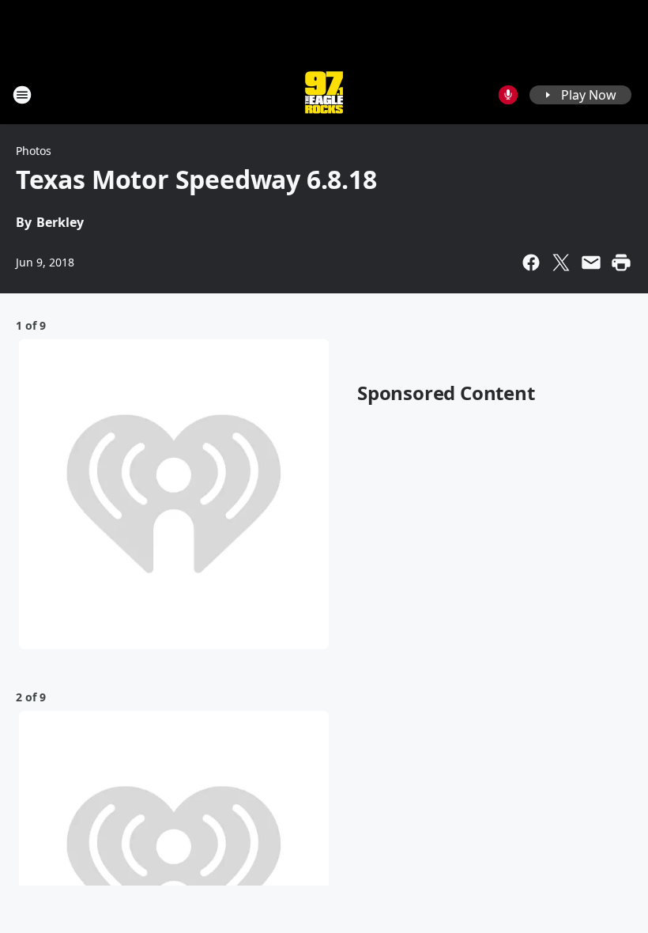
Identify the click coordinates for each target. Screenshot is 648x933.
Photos (33, 150)
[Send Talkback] (508, 94)
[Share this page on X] (561, 262)
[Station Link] (324, 94)
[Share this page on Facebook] (531, 262)
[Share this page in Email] (591, 262)
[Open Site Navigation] (22, 94)
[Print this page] (621, 262)
